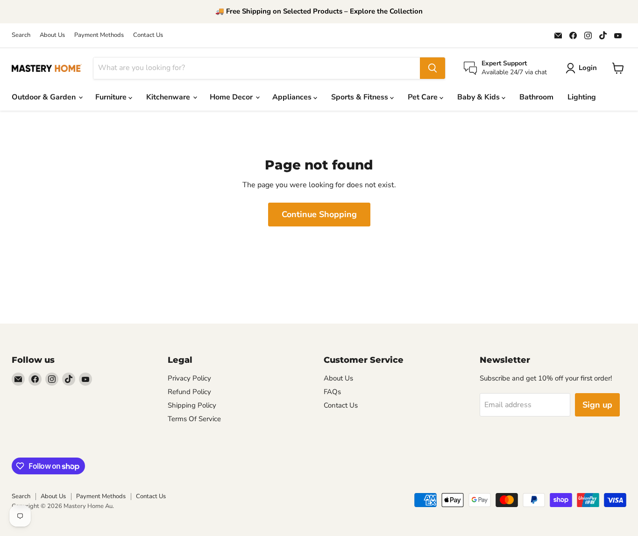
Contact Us (148, 35)
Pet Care (424, 97)
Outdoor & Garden (45, 97)
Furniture (111, 97)
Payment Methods (99, 35)
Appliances (292, 97)
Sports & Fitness (360, 97)
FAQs (332, 391)
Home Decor (232, 97)
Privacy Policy (189, 378)
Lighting (581, 97)
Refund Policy (189, 391)
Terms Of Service (194, 418)
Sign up (597, 404)
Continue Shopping (319, 214)
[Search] (432, 68)
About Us (52, 35)
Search (21, 35)
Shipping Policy (192, 405)
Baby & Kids (479, 97)
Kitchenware (169, 97)
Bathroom (536, 97)
